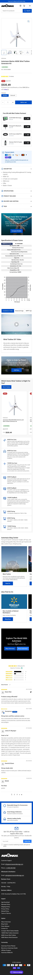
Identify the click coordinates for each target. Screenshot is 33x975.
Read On (8, 583)
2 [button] (14, 794)
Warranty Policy (5, 904)
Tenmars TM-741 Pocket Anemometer (16, 142)
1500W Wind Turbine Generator (10, 933)
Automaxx (3, 58)
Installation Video (8, 311)
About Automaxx (23, 648)
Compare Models (16, 231)
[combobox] (16, 11)
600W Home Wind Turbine (8, 935)
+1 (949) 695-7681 (11, 868)
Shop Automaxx (10, 648)
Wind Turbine (6, 387)
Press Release (5, 926)
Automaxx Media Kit (7, 952)
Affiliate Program (6, 950)
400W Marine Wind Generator (9, 937)
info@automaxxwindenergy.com (14, 864)
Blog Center (4, 924)
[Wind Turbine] (14, 559)
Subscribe (27, 841)
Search (28, 11)
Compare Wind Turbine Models (10, 931)
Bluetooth (12, 95)
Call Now (16, 370)
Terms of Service (6, 913)
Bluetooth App (19, 311)
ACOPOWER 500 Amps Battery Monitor (16, 117)
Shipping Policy (5, 906)
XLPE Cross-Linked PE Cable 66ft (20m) (16, 134)
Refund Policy (5, 911)
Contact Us (4, 928)
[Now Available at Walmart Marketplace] (14, 601)
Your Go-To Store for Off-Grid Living (16, 1)
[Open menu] (30, 6)
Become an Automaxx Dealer (9, 948)
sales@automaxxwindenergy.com (14, 875)
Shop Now (8, 619)
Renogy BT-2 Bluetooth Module (16, 126)
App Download (5, 902)
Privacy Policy (5, 909)
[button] (5, 76)
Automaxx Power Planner (8, 946)
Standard (5, 95)
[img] (4, 689)
